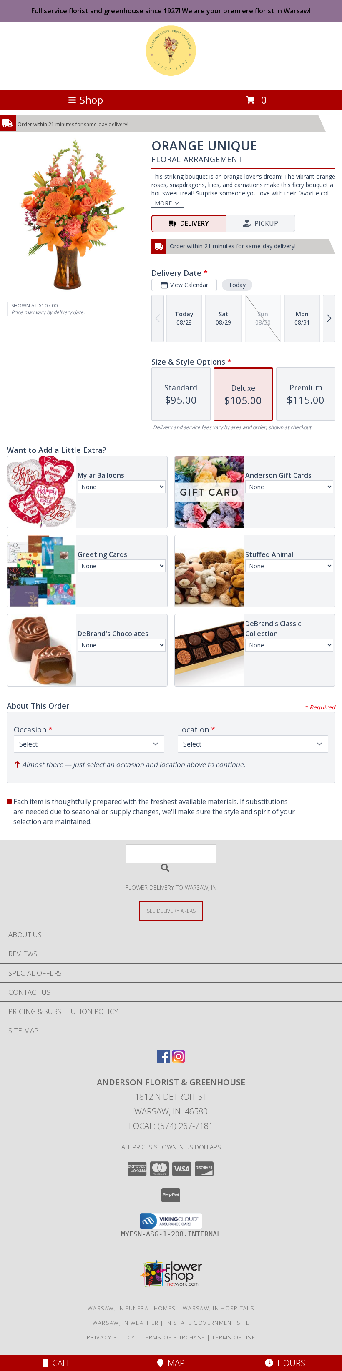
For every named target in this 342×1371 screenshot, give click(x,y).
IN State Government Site (207, 1322)
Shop (91, 100)
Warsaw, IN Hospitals (218, 1308)
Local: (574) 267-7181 (171, 1125)
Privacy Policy (111, 1337)
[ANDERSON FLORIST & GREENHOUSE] (171, 78)
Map (174, 1363)
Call (59, 1363)
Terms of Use (233, 1337)
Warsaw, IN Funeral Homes (132, 1308)
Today (237, 285)
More (163, 203)
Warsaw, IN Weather (125, 1322)
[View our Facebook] (163, 1060)
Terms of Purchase (173, 1337)
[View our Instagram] (178, 1060)
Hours (289, 1363)
